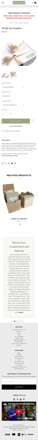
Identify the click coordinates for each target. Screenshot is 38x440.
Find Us (19, 333)
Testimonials (19, 338)
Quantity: (4, 110)
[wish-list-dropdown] (33, 120)
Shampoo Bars (19, 356)
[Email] (6, 163)
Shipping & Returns (19, 340)
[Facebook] (3, 163)
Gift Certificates (19, 368)
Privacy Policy (19, 341)
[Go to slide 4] (19, 321)
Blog (19, 335)
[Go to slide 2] (16, 321)
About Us (19, 331)
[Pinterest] (15, 163)
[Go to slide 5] (21, 321)
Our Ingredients (19, 336)
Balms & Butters (19, 358)
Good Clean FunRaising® (19, 343)
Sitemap (19, 345)
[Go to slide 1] (14, 321)
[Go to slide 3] (18, 321)
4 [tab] (22, 224)
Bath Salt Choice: (6, 92)
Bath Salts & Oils (19, 361)
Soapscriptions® (19, 363)
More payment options (15, 126)
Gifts (19, 360)
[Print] (9, 163)
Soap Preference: (6, 83)
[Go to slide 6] (23, 321)
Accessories (19, 365)
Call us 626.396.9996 (18, 425)
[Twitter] (12, 163)
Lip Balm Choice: (6, 101)
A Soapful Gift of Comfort (19, 329)
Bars (19, 353)
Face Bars (19, 354)
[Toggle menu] (2, 2)
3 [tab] (20, 224)
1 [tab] (15, 224)
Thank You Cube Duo (19, 219)
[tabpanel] (19, 202)
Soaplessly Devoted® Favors (19, 367)
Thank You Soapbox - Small (10, 155)
